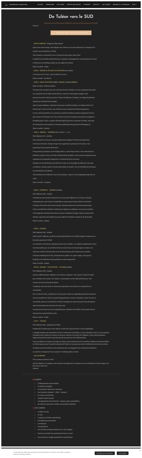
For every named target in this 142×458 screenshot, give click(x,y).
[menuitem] (41, 5)
